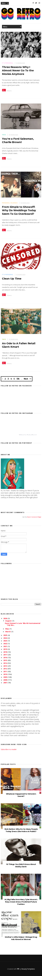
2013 (5, 666)
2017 (5, 655)
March (8, 631)
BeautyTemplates (28, 969)
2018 (5, 652)
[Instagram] (39, 3)
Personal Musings (10, 203)
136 (17, 379)
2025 (5, 635)
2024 (5, 638)
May (7, 629)
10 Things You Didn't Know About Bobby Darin (21, 865)
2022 (5, 643)
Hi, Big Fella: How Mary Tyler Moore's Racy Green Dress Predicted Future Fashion (21, 901)
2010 (5, 674)
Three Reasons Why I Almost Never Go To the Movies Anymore (18, 70)
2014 (5, 663)
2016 (5, 657)
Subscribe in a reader (9, 749)
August (8, 621)
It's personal (7, 63)
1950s (4, 135)
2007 (5, 682)
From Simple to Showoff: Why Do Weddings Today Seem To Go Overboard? (19, 210)
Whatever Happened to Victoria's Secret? (21, 795)
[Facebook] (33, 3)
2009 (5, 677)
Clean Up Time (11, 278)
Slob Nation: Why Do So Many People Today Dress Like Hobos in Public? (21, 830)
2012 (5, 669)
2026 (5, 618)
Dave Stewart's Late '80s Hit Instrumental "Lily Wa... (22, 624)
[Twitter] (36, 3)
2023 (5, 641)
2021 (5, 646)
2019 (5, 649)
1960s (4, 339)
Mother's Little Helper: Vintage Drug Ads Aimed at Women (21, 938)
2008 (5, 680)
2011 (5, 671)
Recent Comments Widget (34, 517)
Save (4, 90)
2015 (5, 660)
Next (26, 379)
